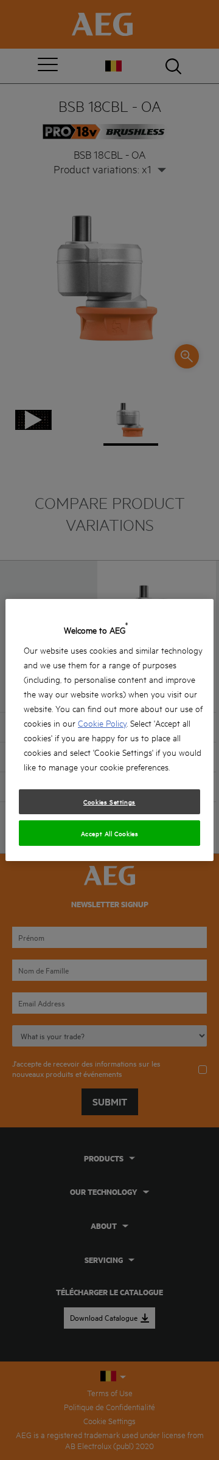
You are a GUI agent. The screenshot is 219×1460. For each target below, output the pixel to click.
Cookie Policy (102, 722)
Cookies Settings (109, 801)
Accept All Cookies (110, 833)
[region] (109, 730)
